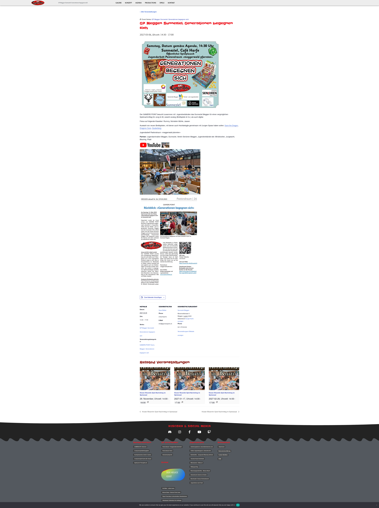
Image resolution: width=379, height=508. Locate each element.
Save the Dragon (231, 125)
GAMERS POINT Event (147, 345)
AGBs (219, 458)
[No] (377, 505)
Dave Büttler (162, 310)
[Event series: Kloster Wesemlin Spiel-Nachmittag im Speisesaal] (148, 402)
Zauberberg (156, 128)
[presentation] (155, 378)
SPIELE (162, 3)
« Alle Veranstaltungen (148, 12)
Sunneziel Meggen (183, 310)
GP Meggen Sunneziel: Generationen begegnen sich (147, 332)
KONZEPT (128, 3)
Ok (238, 505)
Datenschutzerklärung (224, 451)
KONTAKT (171, 3)
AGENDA (138, 3)
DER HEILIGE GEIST (172, 474)
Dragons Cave (145, 128)
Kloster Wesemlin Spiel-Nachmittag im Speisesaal (159, 411)
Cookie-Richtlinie (223, 455)
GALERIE (119, 3)
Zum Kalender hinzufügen (153, 297)
